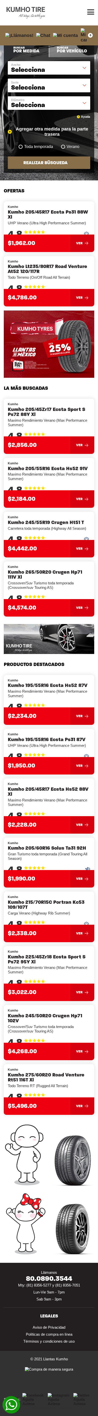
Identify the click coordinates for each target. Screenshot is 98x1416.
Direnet (63, 1408)
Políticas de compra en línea (49, 1334)
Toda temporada (38, 146)
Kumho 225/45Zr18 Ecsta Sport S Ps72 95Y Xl (46, 959)
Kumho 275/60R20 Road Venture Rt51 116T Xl (46, 1077)
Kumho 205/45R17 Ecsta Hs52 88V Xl (48, 792)
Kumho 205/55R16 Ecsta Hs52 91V (48, 468)
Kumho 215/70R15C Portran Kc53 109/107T (46, 905)
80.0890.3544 (49, 1278)
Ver (79, 243)
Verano (73, 146)
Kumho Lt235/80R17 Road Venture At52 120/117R (47, 269)
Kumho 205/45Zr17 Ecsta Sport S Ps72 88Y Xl (46, 412)
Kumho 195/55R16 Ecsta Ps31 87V (46, 739)
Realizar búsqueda (45, 162)
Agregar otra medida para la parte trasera (52, 132)
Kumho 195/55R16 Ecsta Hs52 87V (47, 685)
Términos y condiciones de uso (49, 1341)
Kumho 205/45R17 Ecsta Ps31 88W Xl (48, 215)
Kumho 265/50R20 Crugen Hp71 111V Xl (45, 575)
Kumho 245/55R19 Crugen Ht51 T (46, 522)
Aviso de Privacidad (49, 1327)
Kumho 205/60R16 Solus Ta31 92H (47, 848)
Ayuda (85, 117)
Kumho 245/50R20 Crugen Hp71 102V (45, 1018)
